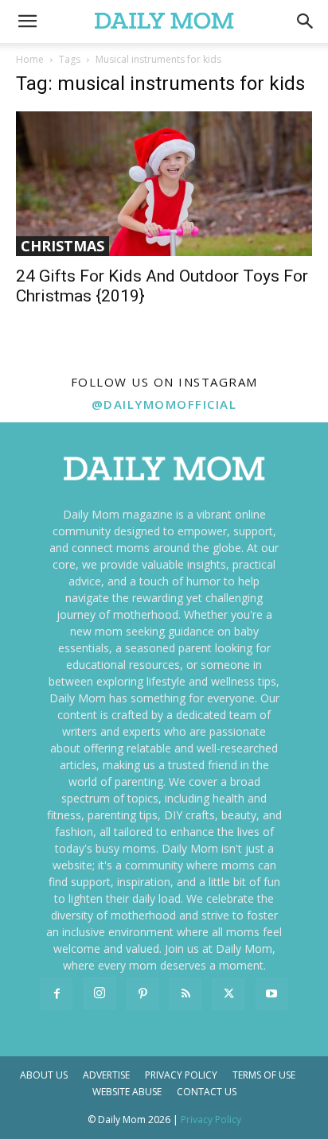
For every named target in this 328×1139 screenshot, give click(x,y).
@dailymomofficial (164, 404)
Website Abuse (127, 1091)
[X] (228, 994)
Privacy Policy (181, 1075)
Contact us (206, 1091)
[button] (305, 21)
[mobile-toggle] (27, 21)
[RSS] (185, 994)
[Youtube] (271, 994)
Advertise (106, 1075)
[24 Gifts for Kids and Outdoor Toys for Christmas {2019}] (164, 183)
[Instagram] (99, 993)
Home (30, 59)
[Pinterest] (142, 994)
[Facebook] (56, 994)
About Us (44, 1075)
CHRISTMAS (62, 245)
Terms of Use (263, 1075)
